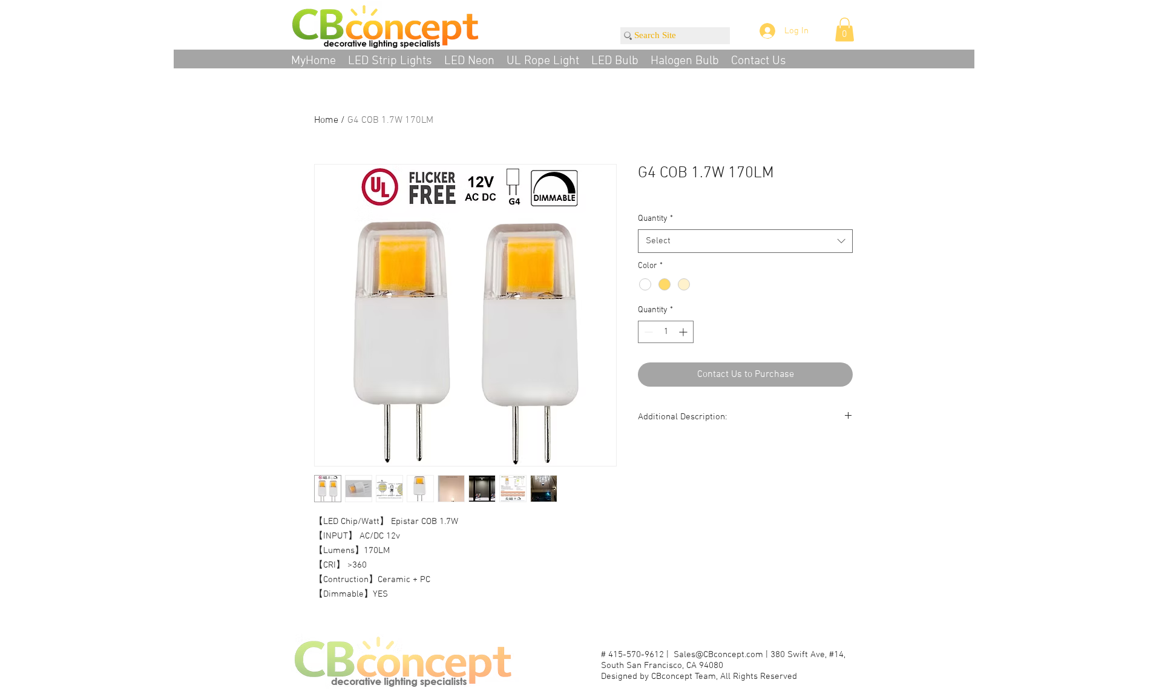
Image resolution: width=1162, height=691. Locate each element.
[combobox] (745, 241)
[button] (845, 29)
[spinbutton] (666, 331)
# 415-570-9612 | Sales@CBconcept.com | (685, 654)
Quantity (655, 219)
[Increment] (684, 331)
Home (326, 120)
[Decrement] (647, 331)
